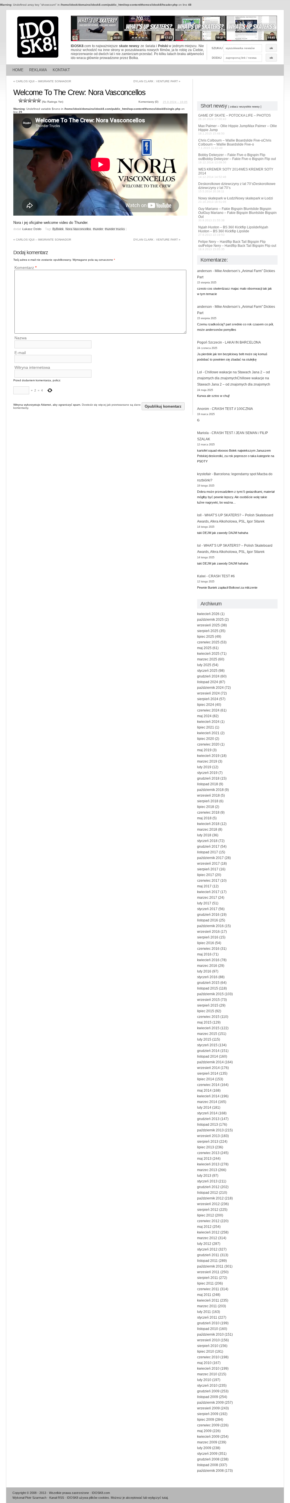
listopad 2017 (207, 852)
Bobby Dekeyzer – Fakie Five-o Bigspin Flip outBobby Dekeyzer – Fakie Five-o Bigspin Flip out (237, 158)
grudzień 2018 (208, 778)
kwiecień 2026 (208, 614)
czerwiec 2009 (208, 1425)
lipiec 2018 (205, 807)
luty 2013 (204, 1176)
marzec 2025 (207, 659)
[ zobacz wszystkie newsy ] (244, 106)
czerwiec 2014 (208, 1085)
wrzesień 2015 (208, 1000)
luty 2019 (204, 767)
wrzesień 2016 (208, 932)
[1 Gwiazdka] (20, 100)
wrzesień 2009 (208, 1408)
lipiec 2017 (205, 875)
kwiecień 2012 (208, 1232)
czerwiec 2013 (208, 1153)
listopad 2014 (207, 1056)
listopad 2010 (207, 1329)
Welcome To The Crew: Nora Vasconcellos (79, 92)
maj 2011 (204, 1295)
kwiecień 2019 (208, 756)
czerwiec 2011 (208, 1289)
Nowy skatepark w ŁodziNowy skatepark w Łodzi (235, 199)
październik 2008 (210, 1471)
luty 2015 (204, 1039)
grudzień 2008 (208, 1459)
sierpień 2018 (207, 801)
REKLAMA (38, 70)
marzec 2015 (207, 1034)
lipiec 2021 (205, 727)
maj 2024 (204, 716)
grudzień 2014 (208, 1051)
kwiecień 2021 (208, 733)
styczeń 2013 (207, 1181)
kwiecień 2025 (208, 654)
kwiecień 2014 (208, 1096)
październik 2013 (210, 1130)
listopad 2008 (207, 1465)
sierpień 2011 (207, 1278)
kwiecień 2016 (208, 960)
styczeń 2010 (207, 1386)
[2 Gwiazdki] (25, 100)
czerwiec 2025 (208, 642)
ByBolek (58, 229)
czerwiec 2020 (208, 744)
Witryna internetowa (32, 367)
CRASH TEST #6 (221, 576)
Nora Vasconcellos (78, 229)
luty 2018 (204, 835)
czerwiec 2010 (208, 1357)
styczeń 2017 (207, 909)
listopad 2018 (207, 784)
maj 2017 (204, 886)
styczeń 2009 (207, 1454)
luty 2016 (204, 971)
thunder (98, 229)
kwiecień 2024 (208, 722)
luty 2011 (204, 1312)
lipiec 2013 (205, 1147)
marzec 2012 (207, 1238)
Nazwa (20, 338)
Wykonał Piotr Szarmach (29, 1497)
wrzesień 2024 (208, 693)
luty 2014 (204, 1108)
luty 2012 (204, 1244)
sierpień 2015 (207, 1005)
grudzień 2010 (208, 1323)
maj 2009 (204, 1431)
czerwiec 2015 (208, 1017)
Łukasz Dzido (31, 229)
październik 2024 (210, 688)
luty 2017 (204, 903)
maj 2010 (204, 1363)
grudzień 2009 (208, 1391)
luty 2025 (204, 665)
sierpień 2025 (207, 631)
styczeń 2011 (207, 1317)
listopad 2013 (207, 1125)
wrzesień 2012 (208, 1204)
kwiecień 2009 (208, 1437)
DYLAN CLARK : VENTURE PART (156, 81)
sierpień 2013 (207, 1142)
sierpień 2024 (207, 699)
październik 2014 (210, 1062)
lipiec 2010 (205, 1351)
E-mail (20, 352)
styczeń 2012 (207, 1249)
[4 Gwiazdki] (34, 100)
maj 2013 (204, 1159)
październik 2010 (210, 1334)
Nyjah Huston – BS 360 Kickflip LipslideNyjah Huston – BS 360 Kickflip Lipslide (233, 230)
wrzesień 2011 (208, 1272)
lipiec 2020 (205, 739)
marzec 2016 (207, 966)
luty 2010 (204, 1380)
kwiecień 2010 (208, 1369)
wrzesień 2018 (208, 795)
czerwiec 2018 (208, 812)
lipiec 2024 (205, 705)
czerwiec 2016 (208, 949)
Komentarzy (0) (148, 101)
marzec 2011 (207, 1306)
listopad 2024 (207, 682)
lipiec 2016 (205, 943)
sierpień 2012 (207, 1210)
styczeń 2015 (207, 1045)
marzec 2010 (207, 1374)
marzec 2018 (207, 830)
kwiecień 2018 (208, 824)
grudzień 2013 (208, 1119)
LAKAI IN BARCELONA (243, 342)
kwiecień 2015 (208, 1028)
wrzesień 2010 (208, 1340)
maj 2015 (204, 1022)
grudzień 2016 (208, 915)
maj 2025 (204, 648)
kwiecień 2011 (208, 1300)
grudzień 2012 (208, 1187)
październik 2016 (210, 926)
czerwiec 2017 (208, 881)
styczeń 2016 (207, 977)
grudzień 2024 (208, 676)
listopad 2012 (207, 1193)
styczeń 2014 (207, 1113)
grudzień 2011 (208, 1255)
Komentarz (25, 267)
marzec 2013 (207, 1170)
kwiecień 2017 (208, 892)
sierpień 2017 (207, 869)
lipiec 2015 (205, 1011)
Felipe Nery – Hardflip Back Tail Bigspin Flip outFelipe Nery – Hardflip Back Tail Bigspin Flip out (237, 245)
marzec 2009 (207, 1442)
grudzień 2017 (208, 847)
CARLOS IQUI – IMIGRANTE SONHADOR (42, 81)
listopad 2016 (207, 920)
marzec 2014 (207, 1102)
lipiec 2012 (205, 1215)
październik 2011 (210, 1266)
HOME (18, 70)
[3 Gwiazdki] (29, 100)
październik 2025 (210, 620)
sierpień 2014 (207, 1073)
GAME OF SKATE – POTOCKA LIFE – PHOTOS (234, 117)
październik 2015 (210, 994)
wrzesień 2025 (208, 625)
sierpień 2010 (207, 1346)
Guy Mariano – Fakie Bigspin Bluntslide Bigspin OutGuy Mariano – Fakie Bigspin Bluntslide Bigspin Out (237, 214)
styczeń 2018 (207, 841)
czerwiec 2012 (208, 1221)
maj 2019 (204, 750)
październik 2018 (210, 790)
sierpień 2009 (207, 1414)
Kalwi (201, 576)
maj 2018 (204, 818)
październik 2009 (210, 1403)
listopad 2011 (207, 1261)
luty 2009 (204, 1448)
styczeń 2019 (207, 773)
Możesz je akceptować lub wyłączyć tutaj (139, 1497)
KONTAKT (61, 70)
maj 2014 (204, 1090)
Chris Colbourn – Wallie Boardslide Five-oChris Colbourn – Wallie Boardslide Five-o (234, 144)
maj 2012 (204, 1227)
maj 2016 (204, 954)
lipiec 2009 (205, 1420)
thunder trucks (115, 229)
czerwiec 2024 (208, 710)
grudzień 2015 (208, 983)
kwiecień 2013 (208, 1164)
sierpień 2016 (207, 937)
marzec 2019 (207, 761)
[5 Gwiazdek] (39, 100)
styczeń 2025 (207, 671)
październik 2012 (210, 1198)
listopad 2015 (207, 988)
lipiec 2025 (205, 637)
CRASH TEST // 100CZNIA (232, 409)
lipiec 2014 (205, 1079)
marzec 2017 (207, 898)
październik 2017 (210, 858)
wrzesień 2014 (208, 1068)
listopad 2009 (207, 1397)
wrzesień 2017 (208, 864)
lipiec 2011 (205, 1283)
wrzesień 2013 (208, 1136)
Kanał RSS (56, 1497)
